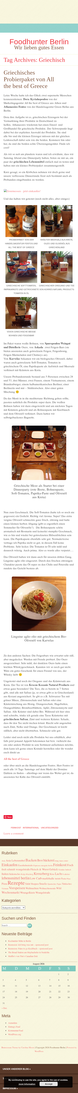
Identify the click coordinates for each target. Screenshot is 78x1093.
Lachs (59, 874)
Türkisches (67, 883)
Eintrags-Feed (14, 1026)
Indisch (68, 869)
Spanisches (52, 884)
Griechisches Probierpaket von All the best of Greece (29, 79)
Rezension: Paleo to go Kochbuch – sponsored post (30, 948)
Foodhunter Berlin (39, 42)
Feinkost (16, 828)
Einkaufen (9, 864)
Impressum (9, 1088)
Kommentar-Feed (15, 1030)
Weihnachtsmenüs (47, 888)
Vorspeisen (17, 887)
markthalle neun (51, 878)
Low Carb (36, 878)
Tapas (59, 884)
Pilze (69, 878)
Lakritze (66, 874)
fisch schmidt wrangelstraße (16, 869)
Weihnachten (32, 888)
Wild (58, 888)
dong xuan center (61, 860)
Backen (31, 860)
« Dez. (4, 1007)
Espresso (36, 865)
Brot (40, 860)
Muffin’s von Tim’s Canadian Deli (23, 956)
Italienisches (14, 874)
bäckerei (48, 860)
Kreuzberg (41, 873)
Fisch (70, 865)
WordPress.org (14, 1034)
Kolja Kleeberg (27, 874)
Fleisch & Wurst (39, 869)
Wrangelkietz (27, 892)
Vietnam (5, 888)
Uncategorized (49, 828)
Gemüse (61, 869)
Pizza (4, 883)
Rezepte (16, 882)
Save (9, 817)
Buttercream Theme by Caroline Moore (17, 1047)
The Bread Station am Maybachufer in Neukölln (28, 952)
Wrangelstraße (43, 892)
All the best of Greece (16, 759)
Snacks (43, 883)
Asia (3, 860)
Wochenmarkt (11, 892)
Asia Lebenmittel (15, 860)
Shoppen (35, 883)
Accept (48, 1084)
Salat (27, 883)
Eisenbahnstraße (25, 865)
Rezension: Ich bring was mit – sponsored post (28, 944)
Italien (5, 874)
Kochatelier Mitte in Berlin (19, 940)
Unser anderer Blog (16, 1069)
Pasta (63, 878)
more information (27, 1084)
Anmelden (12, 1022)
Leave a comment (14, 833)
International (31, 828)
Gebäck (53, 869)
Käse (52, 874)
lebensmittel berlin (16, 877)
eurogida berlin (47, 865)
